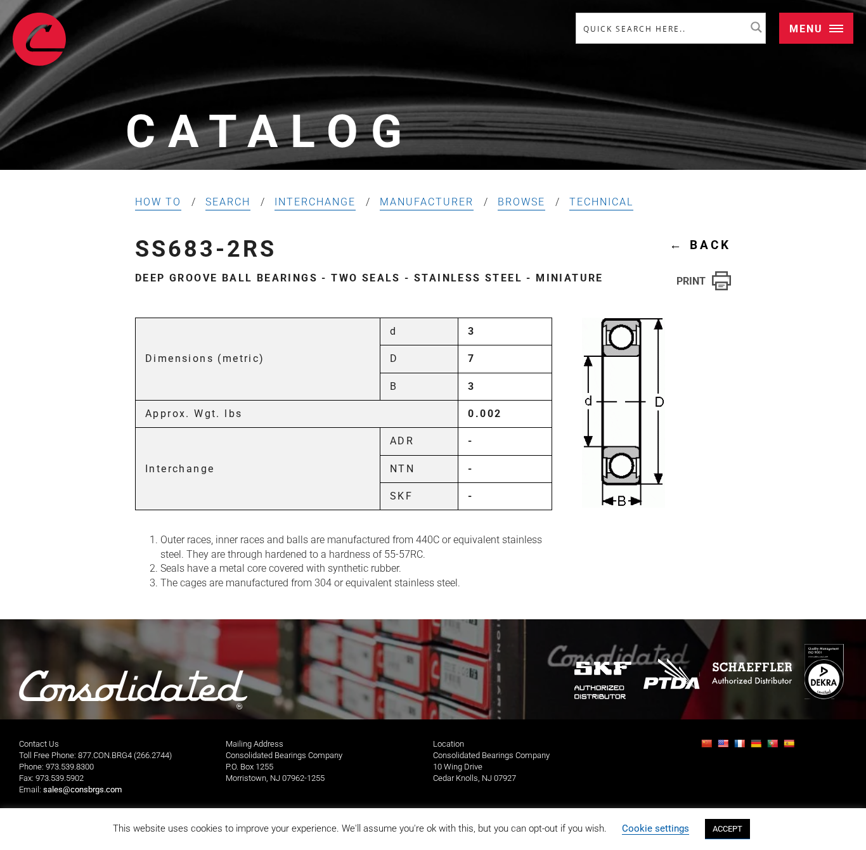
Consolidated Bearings (39, 39)
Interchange (315, 202)
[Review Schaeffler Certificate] (752, 673)
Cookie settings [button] (655, 828)
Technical (601, 202)
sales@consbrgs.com (82, 789)
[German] (757, 747)
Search (227, 202)
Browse (521, 202)
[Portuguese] (774, 747)
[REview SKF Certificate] (602, 680)
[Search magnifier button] (756, 27)
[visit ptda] (671, 674)
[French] (741, 747)
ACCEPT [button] (727, 829)
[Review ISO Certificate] (824, 671)
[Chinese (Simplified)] (708, 747)
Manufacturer (427, 202)
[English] (724, 747)
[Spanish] (790, 747)
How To (158, 202)
